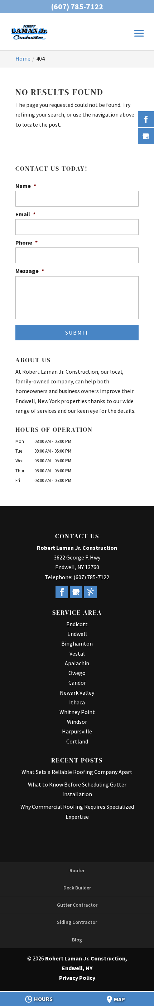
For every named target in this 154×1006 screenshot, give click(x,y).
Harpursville (77, 731)
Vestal (77, 653)
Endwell (77, 633)
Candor (77, 682)
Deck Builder (77, 887)
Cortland (77, 741)
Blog (77, 939)
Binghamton (77, 643)
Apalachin (77, 663)
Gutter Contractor (77, 905)
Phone (26, 242)
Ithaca (77, 702)
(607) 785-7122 (77, 6)
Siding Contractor (77, 922)
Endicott (77, 624)
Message (29, 270)
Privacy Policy (77, 977)
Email (25, 214)
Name (25, 185)
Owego (77, 672)
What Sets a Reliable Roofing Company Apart (77, 771)
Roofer (77, 870)
